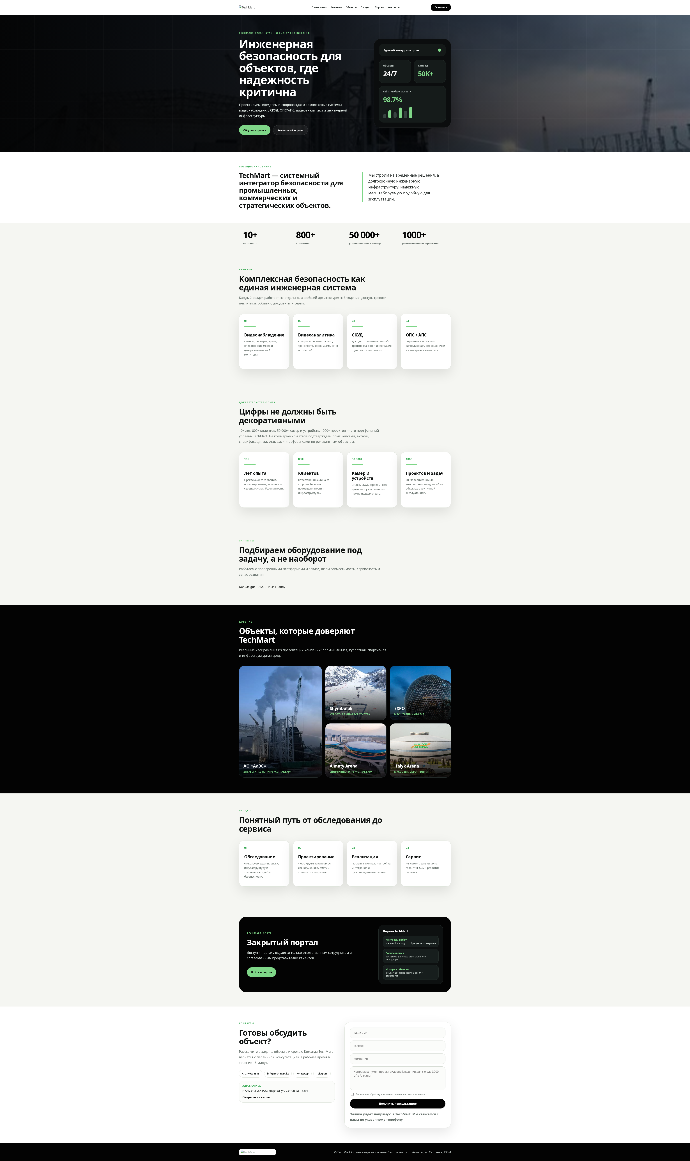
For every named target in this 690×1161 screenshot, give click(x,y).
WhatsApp (302, 1073)
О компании (319, 7)
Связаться (441, 7)
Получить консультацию (398, 1104)
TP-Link (271, 587)
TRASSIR (260, 587)
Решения (336, 7)
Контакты (394, 7)
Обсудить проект (254, 130)
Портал (379, 7)
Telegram (322, 1073)
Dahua (243, 587)
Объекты (351, 7)
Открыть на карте (256, 1097)
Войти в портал (261, 972)
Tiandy (280, 587)
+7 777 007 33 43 (250, 1073)
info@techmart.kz (278, 1073)
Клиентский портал (290, 130)
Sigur (251, 587)
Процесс (366, 7)
